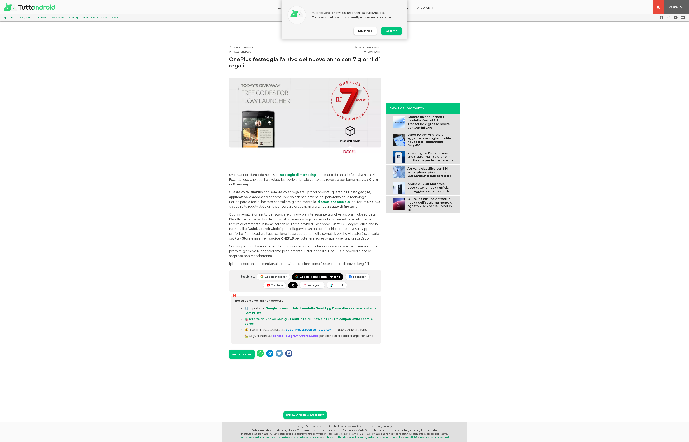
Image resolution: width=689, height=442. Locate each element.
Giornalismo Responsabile (385, 437)
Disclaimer (263, 437)
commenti (374, 51)
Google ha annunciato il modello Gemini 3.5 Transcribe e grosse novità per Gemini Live (428, 122)
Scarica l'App (428, 437)
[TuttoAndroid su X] (293, 285)
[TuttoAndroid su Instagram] (667, 17)
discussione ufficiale (334, 202)
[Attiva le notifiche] (658, 7)
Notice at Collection (335, 437)
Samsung (72, 17)
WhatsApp (57, 17)
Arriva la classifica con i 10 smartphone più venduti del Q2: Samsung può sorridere (429, 172)
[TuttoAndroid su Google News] (682, 17)
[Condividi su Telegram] (269, 353)
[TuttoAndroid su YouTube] (675, 17)
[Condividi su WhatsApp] (260, 353)
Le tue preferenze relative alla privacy (296, 437)
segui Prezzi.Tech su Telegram (309, 329)
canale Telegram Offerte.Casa (296, 336)
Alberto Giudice (243, 47)
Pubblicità (411, 437)
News (279, 7)
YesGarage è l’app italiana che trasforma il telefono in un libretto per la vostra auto (430, 156)
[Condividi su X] (279, 353)
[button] (425, 8)
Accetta (391, 31)
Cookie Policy (358, 437)
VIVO (115, 17)
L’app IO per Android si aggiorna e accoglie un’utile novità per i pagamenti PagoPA (429, 140)
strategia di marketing (298, 175)
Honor (84, 17)
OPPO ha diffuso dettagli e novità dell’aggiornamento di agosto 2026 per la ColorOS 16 (430, 204)
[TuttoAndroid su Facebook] (660, 17)
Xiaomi (105, 17)
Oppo (94, 17)
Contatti (443, 437)
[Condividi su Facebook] (288, 353)
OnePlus (245, 51)
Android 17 (42, 17)
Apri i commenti (242, 354)
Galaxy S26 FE (26, 17)
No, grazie (365, 31)
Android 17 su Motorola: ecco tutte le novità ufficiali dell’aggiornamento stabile (428, 187)
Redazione (247, 437)
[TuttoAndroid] (30, 7)
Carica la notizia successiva (305, 415)
